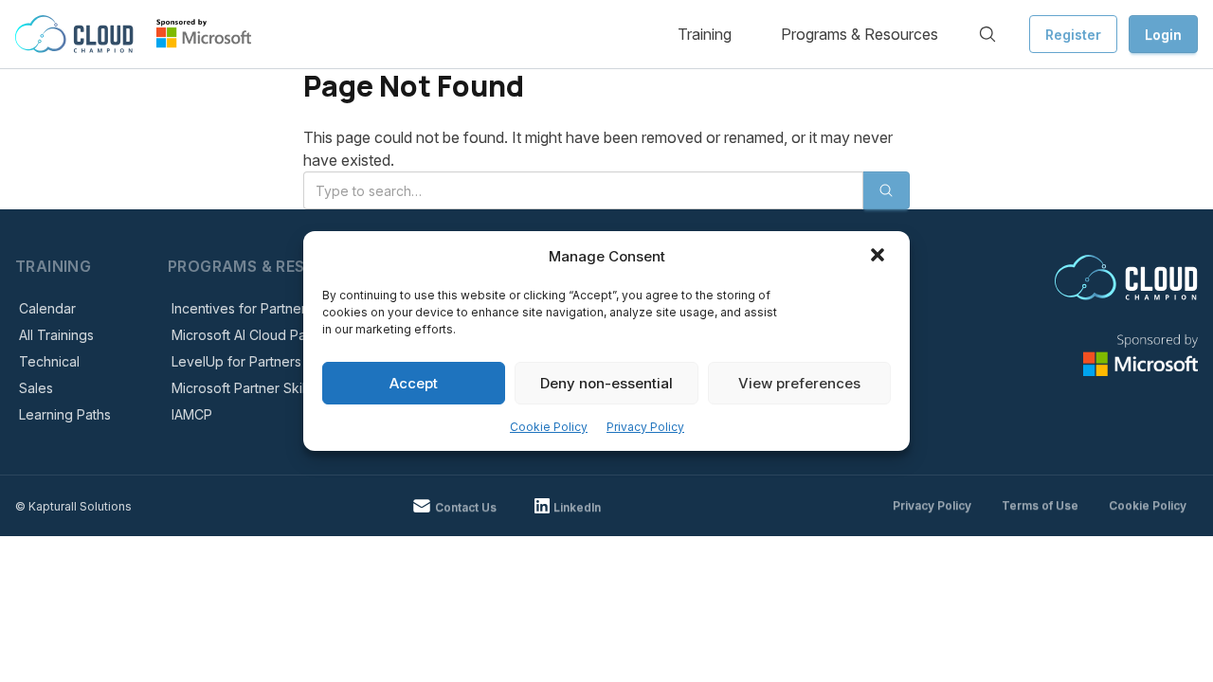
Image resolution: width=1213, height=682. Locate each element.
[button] (879, 256)
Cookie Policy (549, 427)
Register (1073, 35)
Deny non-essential (606, 383)
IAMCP (192, 414)
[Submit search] (886, 190)
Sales (36, 388)
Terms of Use (1040, 505)
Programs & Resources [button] (859, 34)
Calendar (47, 308)
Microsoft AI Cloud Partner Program (282, 335)
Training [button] (705, 34)
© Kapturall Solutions (73, 506)
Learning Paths (65, 414)
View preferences (799, 383)
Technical (49, 361)
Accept (413, 383)
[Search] (987, 34)
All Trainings (56, 335)
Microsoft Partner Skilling (249, 388)
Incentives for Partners (242, 308)
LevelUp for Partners (236, 361)
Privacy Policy (645, 427)
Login (1163, 35)
